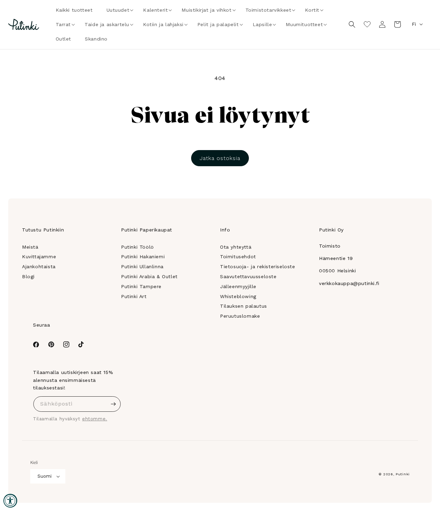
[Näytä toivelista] (367, 24)
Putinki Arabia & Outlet (149, 276)
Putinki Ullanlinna (142, 266)
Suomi (44, 476)
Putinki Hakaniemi (143, 256)
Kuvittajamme (39, 256)
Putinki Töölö (137, 247)
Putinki (403, 474)
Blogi (28, 276)
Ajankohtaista (39, 266)
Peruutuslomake (240, 316)
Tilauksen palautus (243, 306)
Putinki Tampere (141, 286)
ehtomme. (94, 418)
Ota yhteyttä (235, 247)
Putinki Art (134, 296)
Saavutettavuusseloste (248, 276)
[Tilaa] (113, 404)
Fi (414, 24)
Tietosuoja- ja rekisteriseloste (257, 266)
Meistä (30, 247)
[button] (118, 10)
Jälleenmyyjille (238, 286)
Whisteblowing (238, 296)
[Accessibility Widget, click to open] (10, 501)
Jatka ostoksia (220, 158)
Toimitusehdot (238, 256)
